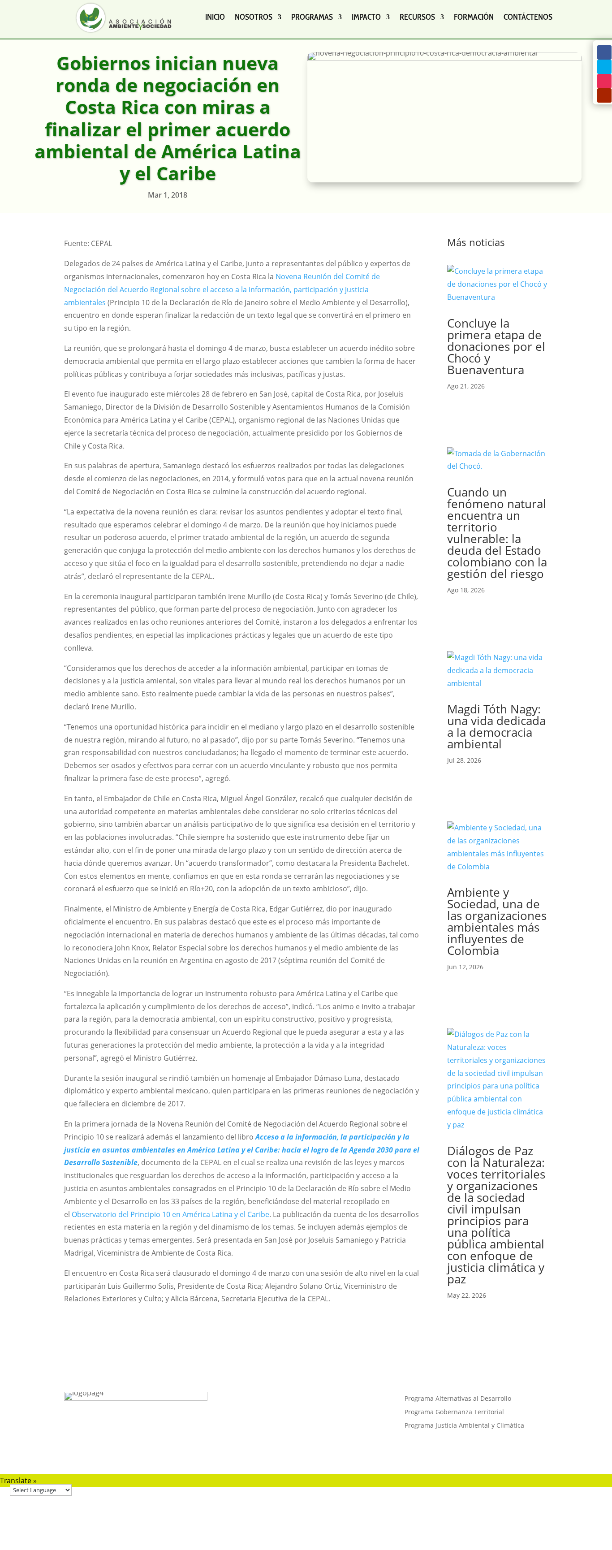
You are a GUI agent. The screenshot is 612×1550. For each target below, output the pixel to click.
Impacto (366, 17)
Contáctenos (528, 17)
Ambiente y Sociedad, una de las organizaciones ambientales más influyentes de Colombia (497, 921)
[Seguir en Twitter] (604, 67)
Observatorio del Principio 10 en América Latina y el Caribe (170, 1214)
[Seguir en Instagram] (604, 81)
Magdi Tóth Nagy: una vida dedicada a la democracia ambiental (496, 726)
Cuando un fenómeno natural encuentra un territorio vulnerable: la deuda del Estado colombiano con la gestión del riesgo (497, 533)
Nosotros (253, 17)
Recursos (417, 17)
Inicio (215, 17)
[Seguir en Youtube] (604, 95)
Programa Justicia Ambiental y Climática (464, 1425)
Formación (474, 17)
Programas (312, 17)
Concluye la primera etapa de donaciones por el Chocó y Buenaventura (496, 346)
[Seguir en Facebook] (604, 52)
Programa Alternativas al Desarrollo (458, 1399)
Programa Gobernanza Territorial (454, 1412)
